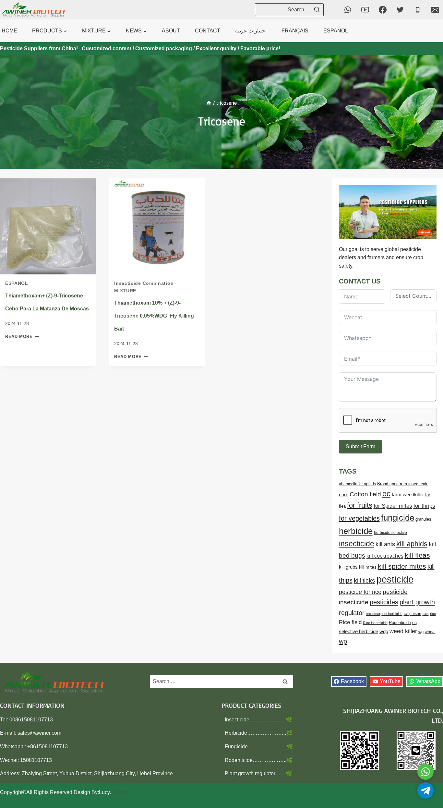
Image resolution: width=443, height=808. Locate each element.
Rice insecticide (375, 623)
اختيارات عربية (251, 30)
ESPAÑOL (335, 30)
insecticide (356, 543)
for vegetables (359, 518)
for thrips (424, 506)
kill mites (368, 567)
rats (426, 614)
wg (421, 632)
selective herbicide (358, 631)
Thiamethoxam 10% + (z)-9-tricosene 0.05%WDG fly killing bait (154, 316)
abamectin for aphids (357, 484)
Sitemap (121, 792)
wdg (383, 631)
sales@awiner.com (39, 733)
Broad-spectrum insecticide (402, 484)
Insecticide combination (144, 283)
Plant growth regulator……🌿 (258, 773)
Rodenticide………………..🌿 (259, 760)
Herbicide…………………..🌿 (259, 733)
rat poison (412, 614)
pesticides (384, 602)
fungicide (397, 517)
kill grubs (348, 567)
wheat (430, 632)
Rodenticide (400, 623)
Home (9, 30)
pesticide (395, 579)
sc (414, 622)
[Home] (208, 103)
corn (343, 494)
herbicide (356, 531)
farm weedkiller (408, 494)
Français (294, 30)
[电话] (417, 10)
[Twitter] (400, 10)
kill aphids (411, 544)
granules (423, 519)
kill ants (385, 544)
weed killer (403, 631)
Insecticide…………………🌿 (258, 719)
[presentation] (48, 226)
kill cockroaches (384, 556)
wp (343, 641)
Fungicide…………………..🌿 (259, 746)
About (171, 30)
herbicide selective (390, 533)
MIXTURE (125, 290)
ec (386, 493)
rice (433, 614)
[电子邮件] (435, 10)
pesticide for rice (360, 592)
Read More (22, 336)
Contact (207, 30)
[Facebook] (382, 10)
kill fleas (417, 555)
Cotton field (365, 494)
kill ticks (364, 580)
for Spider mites (393, 505)
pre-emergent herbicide (384, 614)
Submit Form (360, 446)
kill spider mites (402, 566)
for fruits (359, 505)
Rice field (350, 622)
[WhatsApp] (347, 10)
